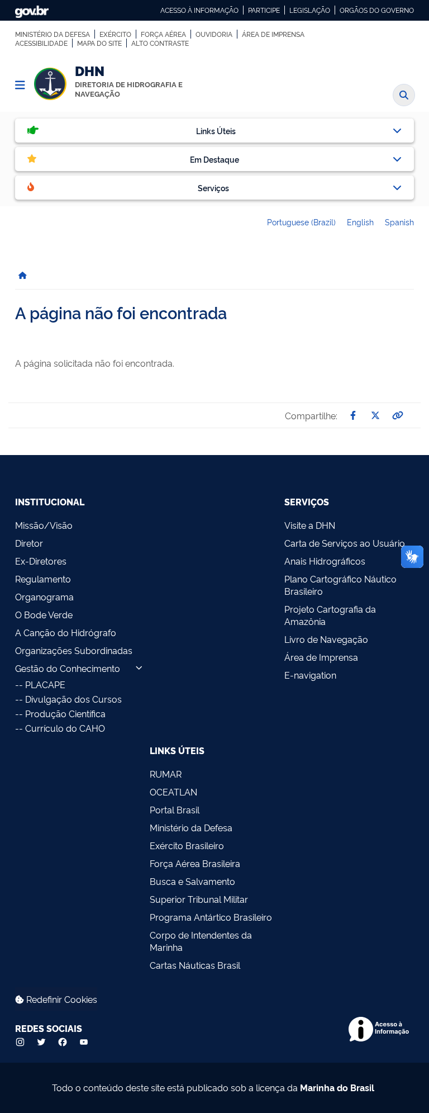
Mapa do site (99, 43)
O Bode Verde (44, 614)
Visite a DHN (309, 525)
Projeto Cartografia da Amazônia (330, 615)
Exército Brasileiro (187, 845)
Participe (264, 10)
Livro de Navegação (326, 639)
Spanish (399, 222)
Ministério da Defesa (52, 34)
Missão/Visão (44, 525)
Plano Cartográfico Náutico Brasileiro (340, 584)
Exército (115, 34)
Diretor (29, 543)
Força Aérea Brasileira (195, 863)
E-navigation (310, 675)
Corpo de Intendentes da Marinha (201, 941)
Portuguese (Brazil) (301, 222)
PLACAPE (45, 684)
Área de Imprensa (273, 34)
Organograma (44, 596)
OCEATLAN (173, 791)
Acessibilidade (41, 43)
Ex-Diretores (40, 561)
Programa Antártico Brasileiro (211, 917)
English (360, 222)
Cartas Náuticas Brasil (195, 965)
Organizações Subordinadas (73, 650)
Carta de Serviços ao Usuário (344, 543)
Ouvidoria (214, 34)
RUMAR (166, 774)
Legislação (309, 10)
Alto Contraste (160, 43)
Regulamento (43, 578)
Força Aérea (163, 34)
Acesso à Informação (199, 10)
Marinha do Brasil (337, 1087)
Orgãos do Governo (377, 10)
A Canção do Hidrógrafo (65, 632)
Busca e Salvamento (192, 881)
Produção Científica (65, 713)
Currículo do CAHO (65, 728)
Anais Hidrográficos (324, 561)
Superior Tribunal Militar (199, 899)
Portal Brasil (174, 809)
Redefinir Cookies (60, 999)
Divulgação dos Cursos (73, 699)
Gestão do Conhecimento (67, 668)
